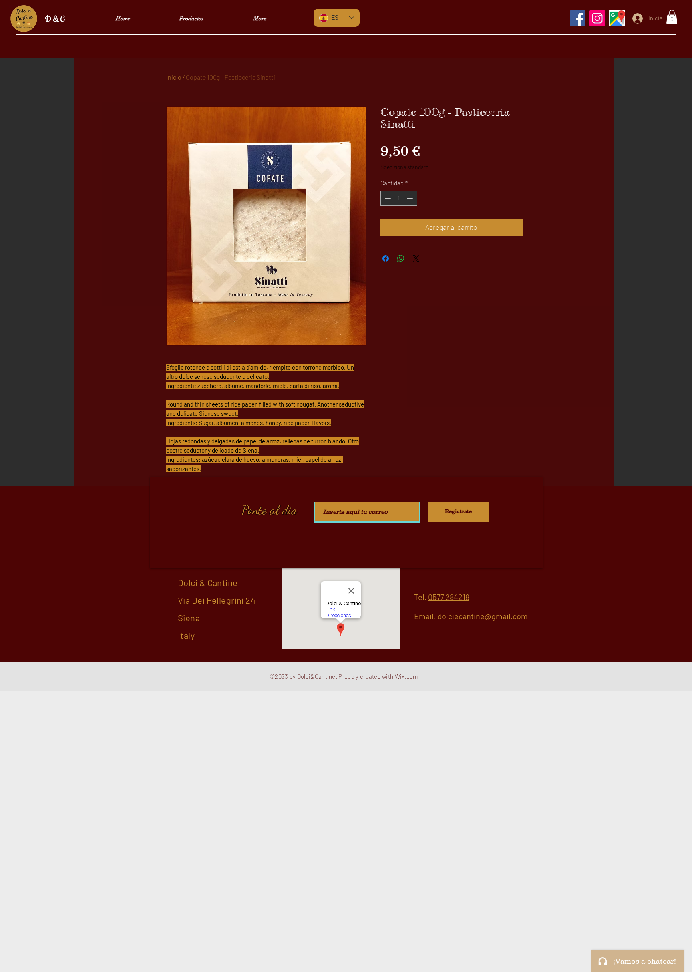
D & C (54, 19)
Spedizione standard (404, 166)
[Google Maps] (617, 18)
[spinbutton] (398, 198)
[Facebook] (577, 18)
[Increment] (410, 198)
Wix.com (406, 676)
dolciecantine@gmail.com (482, 616)
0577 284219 (448, 597)
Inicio (173, 77)
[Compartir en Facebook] (385, 258)
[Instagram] (597, 18)
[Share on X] (416, 258)
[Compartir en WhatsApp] (401, 258)
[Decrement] (387, 198)
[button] (672, 17)
